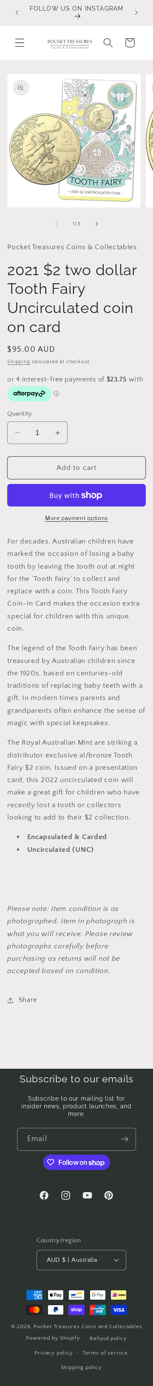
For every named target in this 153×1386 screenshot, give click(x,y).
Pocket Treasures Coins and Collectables (88, 1326)
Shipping (18, 361)
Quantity (19, 413)
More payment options (76, 518)
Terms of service (105, 1353)
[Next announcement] (136, 12)
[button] (20, 43)
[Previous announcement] (16, 12)
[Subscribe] (125, 1139)
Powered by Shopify (53, 1338)
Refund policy (108, 1338)
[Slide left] (56, 224)
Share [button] (28, 1000)
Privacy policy (53, 1353)
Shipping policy (81, 1367)
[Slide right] (96, 224)
